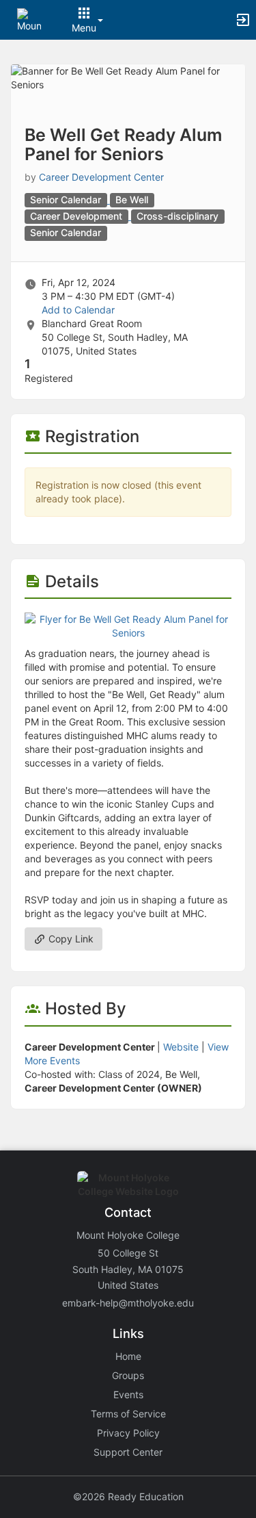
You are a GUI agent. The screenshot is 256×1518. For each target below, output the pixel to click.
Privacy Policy (128, 1433)
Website (181, 1047)
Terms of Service (128, 1413)
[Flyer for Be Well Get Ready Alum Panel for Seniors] (128, 625)
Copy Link (70, 938)
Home (128, 1356)
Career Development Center (101, 177)
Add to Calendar (78, 310)
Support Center (128, 1452)
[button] (29, 19)
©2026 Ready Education (128, 1496)
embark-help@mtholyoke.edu (128, 1303)
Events (128, 1394)
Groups (128, 1375)
